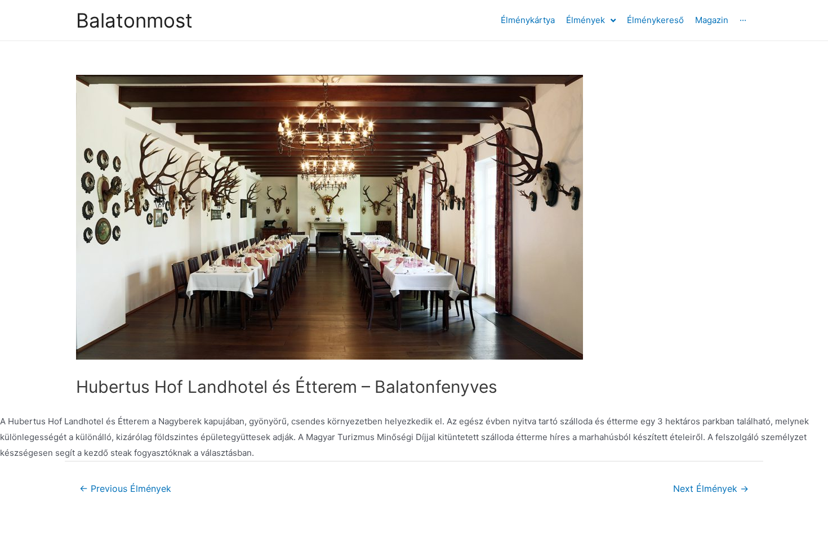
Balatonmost (134, 20)
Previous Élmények (125, 488)
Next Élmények (711, 488)
